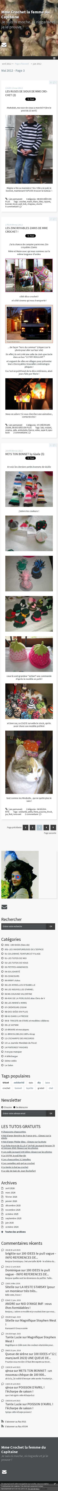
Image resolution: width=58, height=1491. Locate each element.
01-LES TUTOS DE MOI (16, 958)
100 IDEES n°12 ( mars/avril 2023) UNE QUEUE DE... (30, 1356)
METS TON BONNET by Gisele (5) (24, 454)
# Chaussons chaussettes (13, 1131)
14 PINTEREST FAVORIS (16, 1047)
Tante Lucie (13, 1337)
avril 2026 (10, 1188)
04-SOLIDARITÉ (12, 971)
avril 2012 (6, 63)
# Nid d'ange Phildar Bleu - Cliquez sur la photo (23, 1141)
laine (47, 1082)
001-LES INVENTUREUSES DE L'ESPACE (24, 949)
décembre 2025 (13, 1205)
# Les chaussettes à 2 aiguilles (16, 1159)
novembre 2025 (12, 1210)
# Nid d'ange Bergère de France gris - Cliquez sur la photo (26, 1136)
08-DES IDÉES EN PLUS (16, 1011)
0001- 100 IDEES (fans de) (17, 944)
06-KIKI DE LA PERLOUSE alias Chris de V (25, 998)
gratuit (41, 1088)
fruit (10, 814)
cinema (8, 430)
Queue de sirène (16, 1354)
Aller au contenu (8, 2)
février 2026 (11, 1196)
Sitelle (10, 1287)
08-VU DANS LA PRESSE (16, 1016)
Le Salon (9, 1065)
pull (20, 204)
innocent (17, 814)
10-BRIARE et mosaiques (17, 1029)
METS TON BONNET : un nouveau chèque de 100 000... (28, 1373)
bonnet (18, 1088)
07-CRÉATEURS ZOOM (15, 1007)
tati (42, 427)
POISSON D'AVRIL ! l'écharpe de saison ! (24, 1389)
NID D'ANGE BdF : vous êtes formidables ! (28, 1306)
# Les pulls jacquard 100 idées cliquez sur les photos (26, 1151)
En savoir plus (33, 1488)
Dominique (13, 1270)
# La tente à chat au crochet (14, 1167)
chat (51, 1088)
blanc (35, 201)
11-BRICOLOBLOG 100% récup (20, 1034)
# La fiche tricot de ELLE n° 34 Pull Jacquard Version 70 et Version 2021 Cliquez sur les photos (28, 1146)
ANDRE (10, 1304)
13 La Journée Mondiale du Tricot (21, 1042)
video (37, 430)
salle (15, 430)
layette (29, 1088)
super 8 (44, 430)
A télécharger (11, 1056)
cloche (39, 204)
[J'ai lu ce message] (54, 1483)
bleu (41, 201)
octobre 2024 (11, 1227)
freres (36, 811)
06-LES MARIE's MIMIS (16, 1002)
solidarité (19, 1082)
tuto (31, 1082)
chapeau (31, 204)
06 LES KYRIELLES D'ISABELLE (20, 984)
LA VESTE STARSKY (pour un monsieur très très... (30, 1289)
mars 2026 (10, 1192)
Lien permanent (15, 199)
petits (30, 811)
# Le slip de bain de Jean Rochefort (18, 1170)
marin (29, 201)
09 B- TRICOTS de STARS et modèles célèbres (27, 1020)
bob (24, 204)
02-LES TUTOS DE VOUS (16, 962)
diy (39, 1082)
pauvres (42, 811)
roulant (48, 427)
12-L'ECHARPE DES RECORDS (19, 1038)
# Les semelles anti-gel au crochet (18, 1163)
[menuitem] (7, 63)
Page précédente (14, 827)
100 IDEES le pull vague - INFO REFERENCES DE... (30, 1255)
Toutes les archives (15, 1232)
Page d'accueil (22, 63)
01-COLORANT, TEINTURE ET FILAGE (22, 953)
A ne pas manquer (13, 1051)
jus (6, 814)
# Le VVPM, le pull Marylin (13, 1155)
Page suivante (50, 833)
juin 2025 (9, 1222)
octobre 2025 (11, 1214)
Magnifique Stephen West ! (30, 1322)
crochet (6, 1088)
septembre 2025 (13, 1218)
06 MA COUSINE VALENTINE (18, 993)
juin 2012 (37, 63)
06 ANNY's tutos (12, 980)
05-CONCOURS (12, 976)
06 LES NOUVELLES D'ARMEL (19, 989)
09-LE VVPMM (11, 1025)
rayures (47, 201)
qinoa (9, 1371)
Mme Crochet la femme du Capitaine (25, 14)
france (31, 430)
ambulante (22, 430)
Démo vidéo (11, 1060)
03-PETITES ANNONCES (16, 967)
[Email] (4, 44)
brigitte (10, 1253)
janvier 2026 (11, 1201)
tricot (6, 1082)
